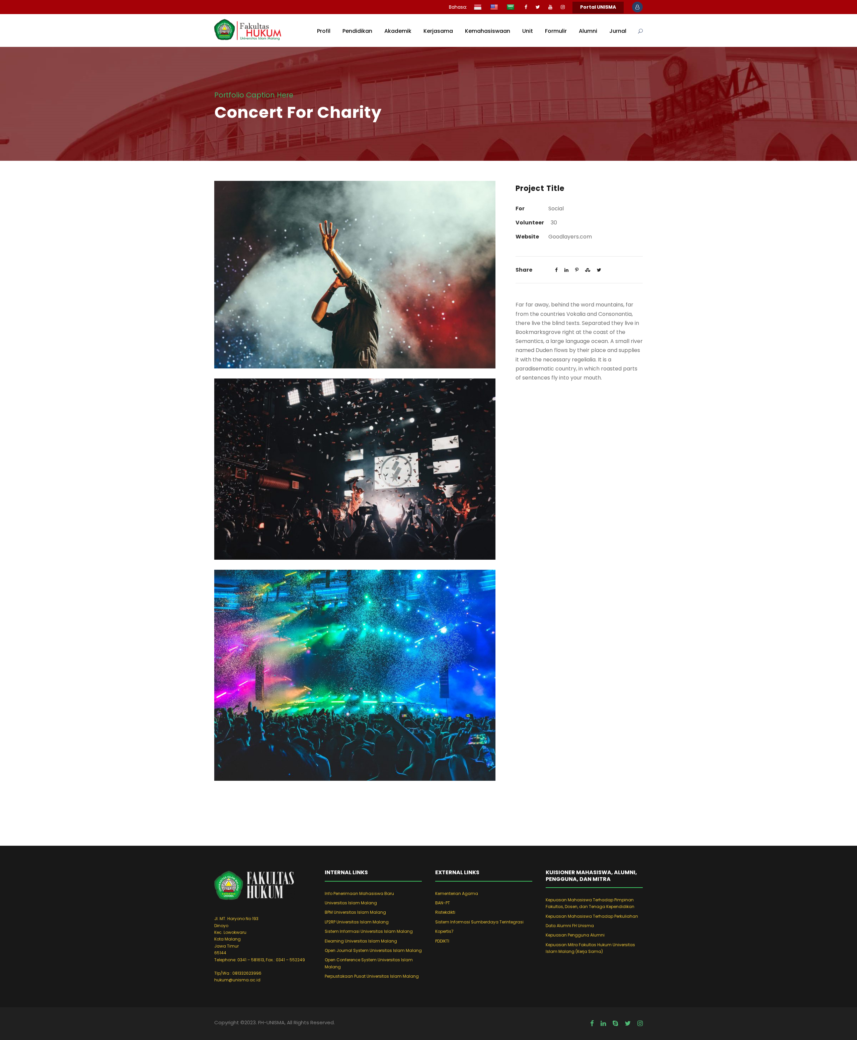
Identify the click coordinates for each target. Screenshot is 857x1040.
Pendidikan (357, 31)
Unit (527, 31)
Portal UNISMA (598, 7)
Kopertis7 (444, 931)
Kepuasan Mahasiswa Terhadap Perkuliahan (592, 916)
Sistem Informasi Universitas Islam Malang (369, 931)
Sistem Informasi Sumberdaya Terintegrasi (479, 922)
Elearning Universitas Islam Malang (361, 941)
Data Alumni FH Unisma (570, 925)
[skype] (615, 1023)
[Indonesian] (478, 7)
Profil (323, 31)
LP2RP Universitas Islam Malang (357, 922)
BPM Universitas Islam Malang (355, 912)
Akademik (397, 31)
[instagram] (563, 7)
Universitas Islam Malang (351, 903)
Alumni (588, 31)
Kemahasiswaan (487, 31)
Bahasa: (458, 7)
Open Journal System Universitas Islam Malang (373, 950)
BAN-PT (442, 903)
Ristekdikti (445, 912)
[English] (495, 7)
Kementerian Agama (456, 893)
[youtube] (550, 7)
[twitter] (538, 7)
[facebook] (526, 7)
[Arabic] (511, 7)
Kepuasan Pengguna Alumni (575, 935)
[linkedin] (603, 1023)
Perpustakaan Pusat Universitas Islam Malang (372, 976)
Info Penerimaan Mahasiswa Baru (359, 893)
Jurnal (617, 31)
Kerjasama (438, 31)
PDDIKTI (442, 941)
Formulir (556, 31)
